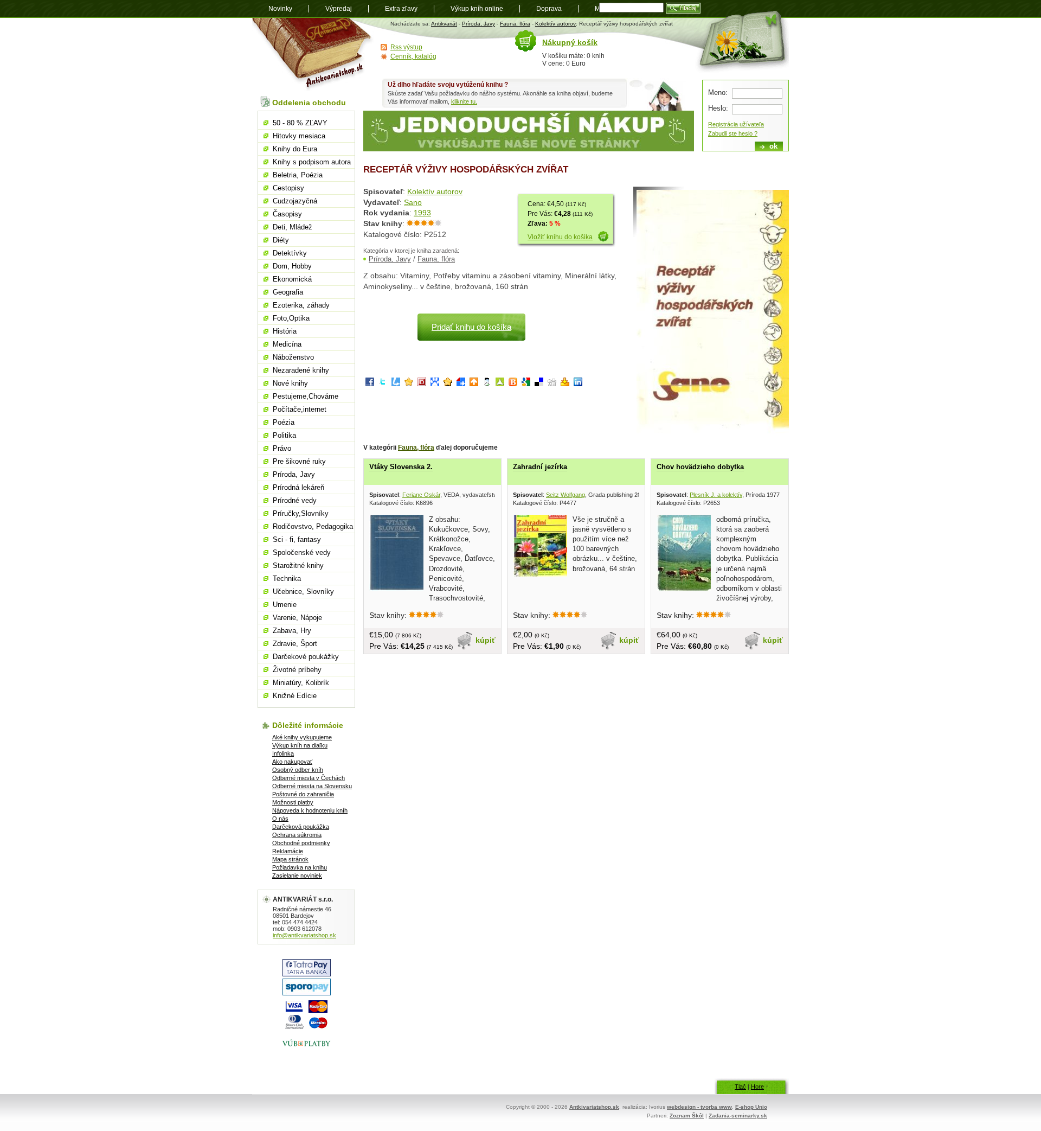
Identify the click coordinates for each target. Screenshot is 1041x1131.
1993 (422, 212)
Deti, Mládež (292, 227)
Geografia (288, 292)
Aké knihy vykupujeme (302, 737)
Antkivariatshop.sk (594, 1107)
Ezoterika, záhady (301, 305)
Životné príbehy (297, 670)
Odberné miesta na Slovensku (312, 786)
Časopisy (287, 214)
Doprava (549, 8)
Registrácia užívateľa (736, 124)
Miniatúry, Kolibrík (301, 683)
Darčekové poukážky (306, 657)
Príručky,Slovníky (301, 513)
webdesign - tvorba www (699, 1107)
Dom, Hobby (292, 266)
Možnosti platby (292, 802)
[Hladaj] (683, 8)
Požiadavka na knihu (299, 867)
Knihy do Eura (295, 149)
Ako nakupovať (292, 761)
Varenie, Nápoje (297, 618)
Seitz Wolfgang (565, 494)
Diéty (281, 240)
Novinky (280, 8)
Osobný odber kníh (297, 769)
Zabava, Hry (292, 631)
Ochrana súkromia (297, 835)
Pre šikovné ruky (299, 461)
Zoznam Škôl (687, 1116)
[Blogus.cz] (513, 384)
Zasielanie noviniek (297, 875)
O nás (280, 818)
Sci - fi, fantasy (297, 539)
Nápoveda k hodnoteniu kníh (310, 810)
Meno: (718, 92)
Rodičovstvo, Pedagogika (313, 526)
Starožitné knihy (298, 565)
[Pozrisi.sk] (487, 384)
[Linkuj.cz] (395, 384)
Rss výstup (406, 47)
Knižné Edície (295, 696)
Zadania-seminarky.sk (738, 1116)
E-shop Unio (751, 1107)
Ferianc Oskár (421, 494)
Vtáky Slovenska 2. (401, 467)
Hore (757, 1086)
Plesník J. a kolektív (716, 494)
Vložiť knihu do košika (560, 237)
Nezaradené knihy (301, 370)
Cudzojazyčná (295, 201)
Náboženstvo (293, 357)
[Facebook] (369, 384)
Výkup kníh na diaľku (299, 745)
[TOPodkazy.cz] (434, 384)
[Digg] (552, 384)
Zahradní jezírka (540, 467)
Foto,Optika (291, 318)
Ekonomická (292, 279)
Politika (284, 435)
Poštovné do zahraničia (303, 794)
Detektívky (290, 253)
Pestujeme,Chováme (305, 396)
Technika (287, 578)
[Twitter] (382, 384)
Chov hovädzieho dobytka (700, 467)
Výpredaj (338, 8)
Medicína (287, 344)
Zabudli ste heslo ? (732, 133)
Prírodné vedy (295, 500)
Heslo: (718, 108)
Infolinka (283, 753)
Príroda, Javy (478, 24)
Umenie (285, 604)
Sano (413, 202)
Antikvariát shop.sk (313, 54)
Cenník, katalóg (413, 56)
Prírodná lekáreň (298, 487)
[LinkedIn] (578, 384)
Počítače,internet (299, 409)
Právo (282, 448)
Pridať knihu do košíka (471, 326)
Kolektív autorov (555, 24)
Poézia (283, 422)
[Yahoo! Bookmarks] (565, 384)
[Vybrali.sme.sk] (461, 384)
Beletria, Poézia (298, 175)
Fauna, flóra (515, 24)
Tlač (740, 1086)
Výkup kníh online (477, 8)
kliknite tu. (464, 101)
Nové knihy (290, 383)
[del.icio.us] (539, 384)
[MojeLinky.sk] (448, 384)
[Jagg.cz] (408, 384)
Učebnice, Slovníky (303, 591)
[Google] (526, 384)
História (285, 331)
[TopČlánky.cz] (500, 384)
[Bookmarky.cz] (421, 384)
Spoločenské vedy (302, 552)
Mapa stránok (290, 859)
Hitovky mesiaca (299, 136)
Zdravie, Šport (295, 644)
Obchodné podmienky (301, 843)
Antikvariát (444, 24)
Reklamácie (287, 851)
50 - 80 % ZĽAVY (300, 123)
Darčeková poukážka (300, 826)
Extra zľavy (401, 8)
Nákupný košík (569, 42)
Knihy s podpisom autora (312, 162)
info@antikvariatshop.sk (304, 935)
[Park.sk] (474, 384)
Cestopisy (288, 188)
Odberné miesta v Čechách (308, 778)
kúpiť (485, 640)
